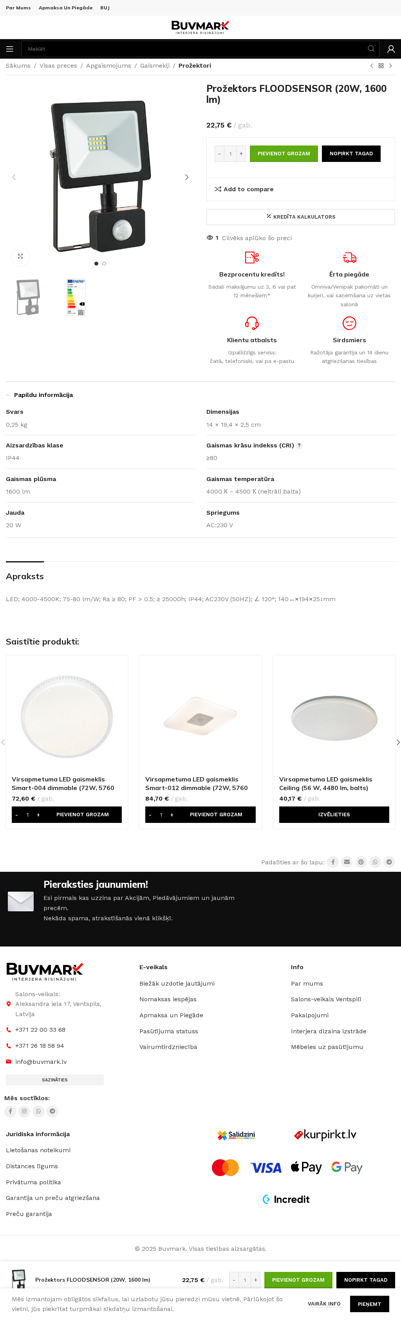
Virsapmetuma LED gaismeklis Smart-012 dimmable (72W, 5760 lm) (196, 788)
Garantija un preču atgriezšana (53, 1197)
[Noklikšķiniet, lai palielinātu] (20, 257)
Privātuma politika (33, 1182)
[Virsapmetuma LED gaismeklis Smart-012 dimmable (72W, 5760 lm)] (200, 716)
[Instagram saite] (24, 1111)
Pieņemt (369, 1304)
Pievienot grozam (284, 153)
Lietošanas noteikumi (38, 1150)
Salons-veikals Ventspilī (326, 999)
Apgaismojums (108, 65)
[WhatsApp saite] (375, 862)
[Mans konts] (391, 49)
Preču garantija (29, 1214)
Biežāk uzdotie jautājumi (177, 983)
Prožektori (195, 65)
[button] (14, 177)
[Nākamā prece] (390, 66)
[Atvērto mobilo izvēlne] (10, 49)
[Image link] (45, 971)
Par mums (307, 983)
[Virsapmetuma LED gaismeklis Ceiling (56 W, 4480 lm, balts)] (334, 716)
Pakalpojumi (310, 1015)
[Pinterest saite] (361, 862)
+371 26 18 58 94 (39, 1045)
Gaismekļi (155, 65)
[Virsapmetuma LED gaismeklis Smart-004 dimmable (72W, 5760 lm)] (67, 716)
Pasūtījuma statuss (168, 1031)
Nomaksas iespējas (168, 999)
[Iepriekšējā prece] (371, 66)
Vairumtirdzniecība (168, 1047)
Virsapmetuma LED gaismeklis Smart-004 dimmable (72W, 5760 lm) (63, 788)
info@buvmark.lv (41, 1061)
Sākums (18, 65)
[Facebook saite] (333, 862)
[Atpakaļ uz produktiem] (381, 66)
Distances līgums (32, 1166)
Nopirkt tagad (351, 153)
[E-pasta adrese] (347, 862)
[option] (96, 264)
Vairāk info (325, 1304)
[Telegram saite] (389, 862)
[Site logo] (200, 27)
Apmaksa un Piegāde (171, 1015)
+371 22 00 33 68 (40, 1029)
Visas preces (58, 65)
